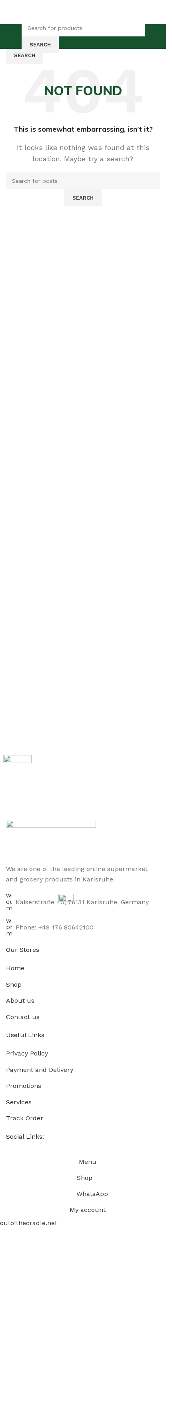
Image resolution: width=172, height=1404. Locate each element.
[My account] (152, 36)
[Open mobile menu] (14, 36)
